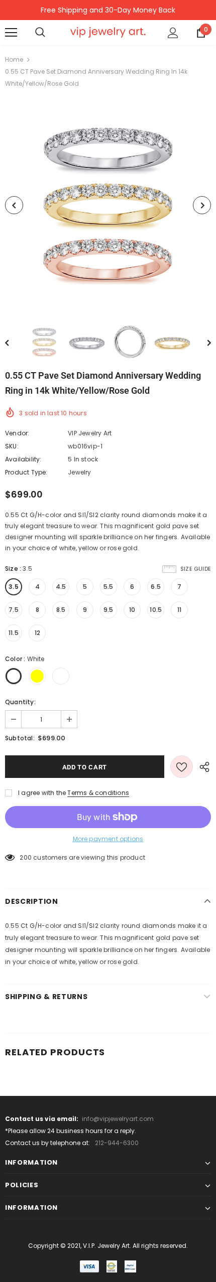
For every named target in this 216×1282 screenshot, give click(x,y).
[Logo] (108, 32)
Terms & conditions (98, 792)
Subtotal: (20, 738)
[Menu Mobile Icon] (11, 33)
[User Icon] (173, 33)
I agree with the (42, 792)
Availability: (23, 459)
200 (26, 857)
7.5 (14, 609)
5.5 (108, 586)
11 (179, 609)
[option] (108, 205)
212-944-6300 (117, 1143)
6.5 (156, 586)
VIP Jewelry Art (90, 433)
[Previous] (14, 205)
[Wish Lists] (181, 766)
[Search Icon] (40, 33)
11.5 (14, 632)
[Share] (202, 766)
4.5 (61, 586)
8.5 (61, 609)
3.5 (14, 586)
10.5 (156, 609)
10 (132, 609)
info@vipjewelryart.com (118, 1118)
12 (37, 632)
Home (14, 59)
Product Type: (26, 472)
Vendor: (17, 433)
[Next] (202, 205)
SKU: (12, 446)
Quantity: (20, 702)
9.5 (108, 609)
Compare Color (178, 294)
